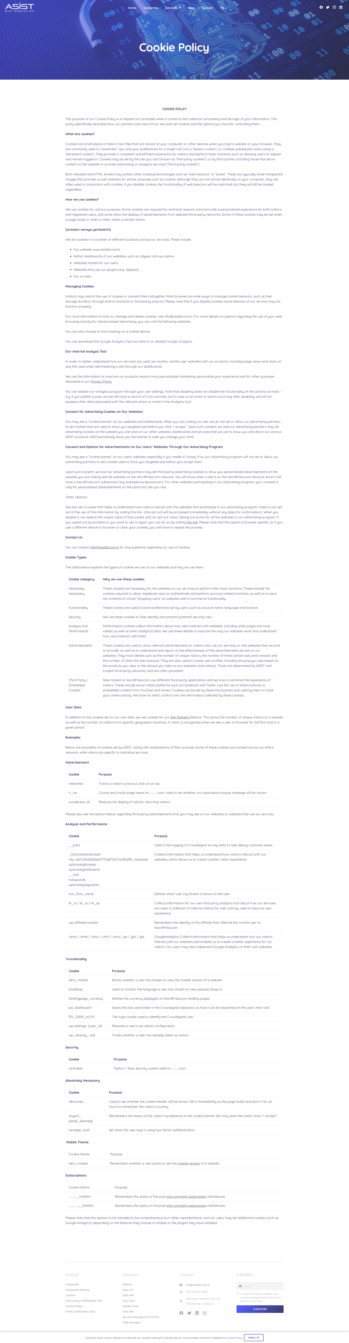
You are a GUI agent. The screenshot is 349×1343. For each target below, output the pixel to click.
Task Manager (132, 1322)
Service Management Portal (141, 1317)
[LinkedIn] (341, 7)
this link (137, 512)
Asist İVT (128, 1289)
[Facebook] (321, 7)
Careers (70, 1295)
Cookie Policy (74, 1306)
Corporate (72, 1284)
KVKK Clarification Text (80, 1311)
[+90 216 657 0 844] (182, 1291)
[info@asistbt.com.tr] (182, 1285)
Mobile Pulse (131, 1306)
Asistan (127, 1284)
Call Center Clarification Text (84, 1300)
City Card (129, 1300)
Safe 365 (128, 1311)
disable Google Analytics (173, 341)
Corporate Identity (77, 1289)
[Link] (19, 7)
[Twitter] (327, 7)
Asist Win (128, 1295)
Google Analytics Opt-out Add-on (125, 341)
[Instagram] (334, 7)
